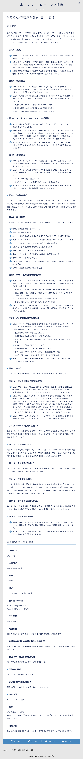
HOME (5, 750)
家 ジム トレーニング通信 (41, 5)
